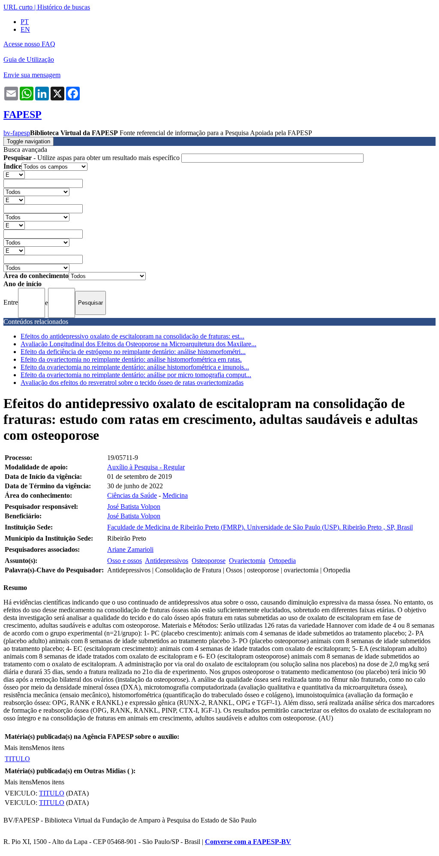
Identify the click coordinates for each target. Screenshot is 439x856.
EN (25, 29)
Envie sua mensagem (31, 75)
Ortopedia (282, 560)
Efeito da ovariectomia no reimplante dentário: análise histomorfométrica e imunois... (135, 367)
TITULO (17, 758)
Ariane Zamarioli (130, 549)
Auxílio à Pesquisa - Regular (146, 467)
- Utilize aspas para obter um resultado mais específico (92, 157)
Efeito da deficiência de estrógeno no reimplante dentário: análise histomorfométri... (133, 351)
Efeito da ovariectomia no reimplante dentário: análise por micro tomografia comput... (136, 374)
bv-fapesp (16, 132)
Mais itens (18, 747)
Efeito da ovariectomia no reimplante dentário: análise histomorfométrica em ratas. (131, 359)
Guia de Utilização (28, 59)
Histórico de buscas (63, 7)
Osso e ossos (124, 560)
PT (25, 21)
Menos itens (48, 747)
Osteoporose (209, 560)
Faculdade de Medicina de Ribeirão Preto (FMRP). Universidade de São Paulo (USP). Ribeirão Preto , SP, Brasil (260, 527)
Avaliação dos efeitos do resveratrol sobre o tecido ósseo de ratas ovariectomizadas (132, 382)
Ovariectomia (247, 560)
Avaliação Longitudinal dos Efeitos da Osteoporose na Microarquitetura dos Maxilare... (138, 344)
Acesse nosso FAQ (29, 44)
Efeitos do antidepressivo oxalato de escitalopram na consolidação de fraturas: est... (132, 336)
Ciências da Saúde (132, 495)
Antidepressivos (166, 560)
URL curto (18, 7)
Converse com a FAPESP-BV (248, 841)
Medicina (175, 495)
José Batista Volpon (133, 506)
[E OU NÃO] (14, 174)
